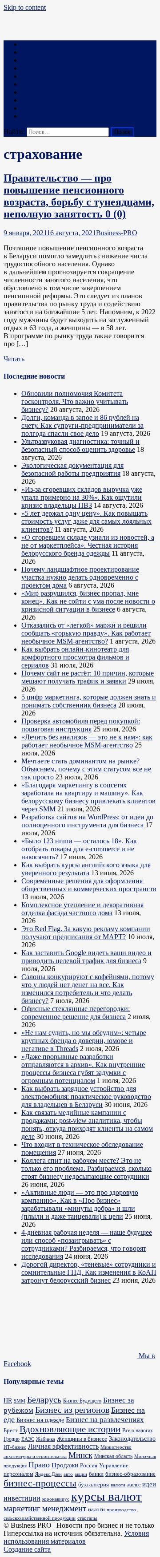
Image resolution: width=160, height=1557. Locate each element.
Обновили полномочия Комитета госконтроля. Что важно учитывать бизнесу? (74, 401)
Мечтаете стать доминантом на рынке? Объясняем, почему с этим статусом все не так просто (86, 769)
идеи (149, 1484)
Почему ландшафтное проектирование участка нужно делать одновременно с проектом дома (80, 577)
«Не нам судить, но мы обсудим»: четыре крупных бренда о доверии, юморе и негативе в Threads (83, 1040)
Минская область (113, 1456)
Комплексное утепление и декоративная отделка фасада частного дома (82, 909)
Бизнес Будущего (82, 1401)
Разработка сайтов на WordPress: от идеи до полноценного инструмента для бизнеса (87, 821)
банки (96, 1473)
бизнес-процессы (40, 1483)
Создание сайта (27, 1549)
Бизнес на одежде (40, 1420)
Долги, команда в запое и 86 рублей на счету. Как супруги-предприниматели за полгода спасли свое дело (82, 425)
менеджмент (64, 1508)
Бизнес (31, 44)
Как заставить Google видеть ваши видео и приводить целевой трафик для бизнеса (86, 956)
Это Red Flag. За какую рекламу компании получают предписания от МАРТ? (85, 933)
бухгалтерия (93, 1484)
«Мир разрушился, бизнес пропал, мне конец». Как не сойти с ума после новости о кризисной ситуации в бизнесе (88, 601)
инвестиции (22, 1498)
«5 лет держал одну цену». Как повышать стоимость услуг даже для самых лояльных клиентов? (86, 521)
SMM (19, 1401)
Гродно (12, 1439)
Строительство (44, 84)
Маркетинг (38, 52)
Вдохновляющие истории (70, 1429)
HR (8, 1400)
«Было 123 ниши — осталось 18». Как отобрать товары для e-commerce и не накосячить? (79, 849)
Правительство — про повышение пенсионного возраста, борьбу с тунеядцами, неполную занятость (79, 196)
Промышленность (48, 76)
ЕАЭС (27, 1439)
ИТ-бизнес (15, 1447)
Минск (80, 1455)
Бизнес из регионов (72, 1410)
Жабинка (45, 1439)
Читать (14, 359)
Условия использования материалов (76, 1537)
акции (81, 1474)
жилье (133, 1485)
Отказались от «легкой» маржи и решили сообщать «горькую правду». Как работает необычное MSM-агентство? (86, 633)
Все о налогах (137, 1431)
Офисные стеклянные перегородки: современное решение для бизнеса (75, 1012)
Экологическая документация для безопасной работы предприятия (72, 469)
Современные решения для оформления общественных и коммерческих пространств (88, 885)
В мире (32, 108)
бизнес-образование (130, 1473)
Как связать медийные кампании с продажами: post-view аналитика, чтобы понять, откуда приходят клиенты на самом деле (87, 1124)
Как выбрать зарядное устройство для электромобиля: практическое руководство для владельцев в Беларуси (86, 1096)
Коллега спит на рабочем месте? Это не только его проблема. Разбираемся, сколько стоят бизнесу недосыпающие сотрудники (86, 1168)
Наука (30, 100)
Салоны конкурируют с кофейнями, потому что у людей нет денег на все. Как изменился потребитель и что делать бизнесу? (87, 988)
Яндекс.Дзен (48, 1474)
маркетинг (22, 1508)
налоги (96, 1509)
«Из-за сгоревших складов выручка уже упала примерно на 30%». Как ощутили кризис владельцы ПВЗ (81, 497)
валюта (118, 1484)
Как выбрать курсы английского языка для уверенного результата (86, 869)
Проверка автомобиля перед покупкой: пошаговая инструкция (80, 725)
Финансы (35, 60)
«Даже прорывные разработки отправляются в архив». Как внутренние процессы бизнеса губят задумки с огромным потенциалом (83, 1068)
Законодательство (132, 1438)
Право (30, 92)
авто (68, 1474)
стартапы (87, 1518)
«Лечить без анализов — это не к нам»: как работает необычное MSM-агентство (86, 741)
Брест (11, 1430)
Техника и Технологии (56, 68)
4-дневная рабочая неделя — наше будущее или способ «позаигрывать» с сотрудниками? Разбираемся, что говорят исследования (86, 1244)
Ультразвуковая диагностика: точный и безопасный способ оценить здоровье (80, 445)
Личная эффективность (63, 1446)
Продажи (65, 1465)
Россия (88, 1465)
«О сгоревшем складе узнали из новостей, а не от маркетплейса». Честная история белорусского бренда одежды (87, 545)
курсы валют (106, 1496)
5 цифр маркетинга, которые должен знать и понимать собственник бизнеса (88, 701)
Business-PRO (116, 233)
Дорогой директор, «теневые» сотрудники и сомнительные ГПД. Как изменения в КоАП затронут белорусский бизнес (88, 1272)
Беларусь (44, 1399)
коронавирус (55, 1499)
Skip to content (25, 7)
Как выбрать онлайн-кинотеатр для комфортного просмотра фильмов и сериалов (75, 657)
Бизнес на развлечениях (105, 1419)
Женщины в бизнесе (82, 1438)
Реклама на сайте (47, 116)
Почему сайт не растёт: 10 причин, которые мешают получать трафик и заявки (87, 677)
